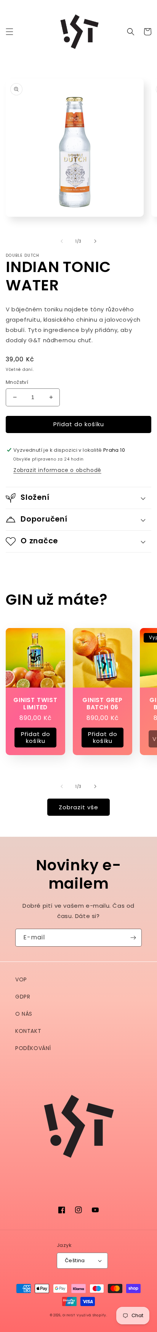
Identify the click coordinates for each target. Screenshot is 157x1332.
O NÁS (23, 1014)
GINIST (68, 1315)
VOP (21, 979)
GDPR (22, 996)
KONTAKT (28, 1031)
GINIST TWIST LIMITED (35, 703)
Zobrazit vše (78, 807)
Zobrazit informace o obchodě (57, 470)
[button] (9, 31)
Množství (17, 382)
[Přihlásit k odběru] (133, 938)
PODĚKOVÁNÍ (33, 1048)
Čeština (75, 1260)
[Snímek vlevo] (61, 241)
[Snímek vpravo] (95, 241)
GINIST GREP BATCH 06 (102, 703)
